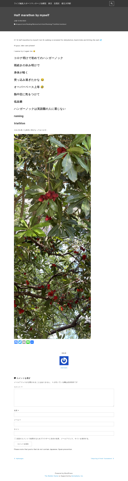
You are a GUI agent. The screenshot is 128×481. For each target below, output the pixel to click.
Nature (35, 24)
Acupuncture (21, 24)
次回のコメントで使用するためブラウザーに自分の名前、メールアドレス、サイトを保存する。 (53, 439)
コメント (18, 387)
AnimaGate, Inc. (77, 476)
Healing (29, 24)
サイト (16, 429)
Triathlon (55, 24)
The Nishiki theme (51, 476)
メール (17, 420)
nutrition (41, 24)
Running (49, 24)
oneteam (64, 368)
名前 (16, 410)
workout (63, 24)
